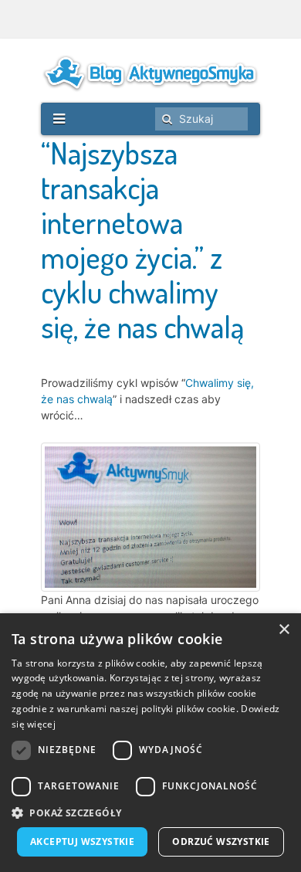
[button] (150, 813)
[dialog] (150, 742)
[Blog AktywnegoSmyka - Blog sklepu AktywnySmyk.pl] (150, 73)
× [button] (283, 630)
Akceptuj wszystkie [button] (82, 841)
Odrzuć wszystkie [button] (220, 841)
